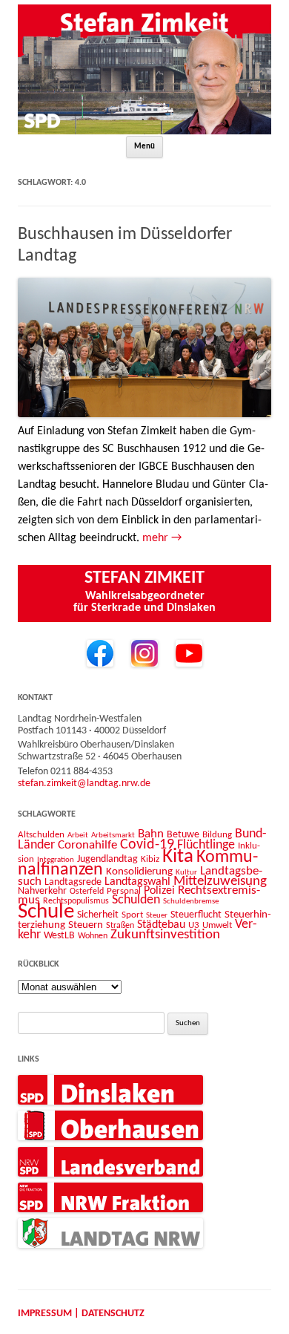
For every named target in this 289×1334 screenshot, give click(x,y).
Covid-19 (147, 844)
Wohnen (92, 936)
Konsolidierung (139, 871)
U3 (193, 925)
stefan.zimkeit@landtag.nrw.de (84, 783)
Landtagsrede (73, 882)
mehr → (162, 538)
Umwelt (217, 925)
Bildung (217, 835)
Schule (46, 912)
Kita (177, 857)
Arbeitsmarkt (113, 835)
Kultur (186, 873)
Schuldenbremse (191, 901)
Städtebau (161, 925)
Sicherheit (98, 915)
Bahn (151, 834)
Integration (55, 860)
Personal (124, 891)
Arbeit (77, 835)
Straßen (120, 925)
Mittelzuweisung (220, 881)
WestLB (59, 936)
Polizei (159, 891)
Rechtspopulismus (76, 901)
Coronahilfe (87, 845)
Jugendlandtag (107, 859)
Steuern (85, 925)
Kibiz (150, 859)
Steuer (156, 916)
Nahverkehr (42, 891)
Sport (132, 915)
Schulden (136, 900)
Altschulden (41, 835)
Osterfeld (87, 891)
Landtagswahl (137, 882)
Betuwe (183, 834)
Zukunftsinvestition (165, 935)
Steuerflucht (196, 915)
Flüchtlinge (206, 845)
